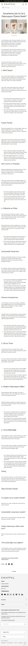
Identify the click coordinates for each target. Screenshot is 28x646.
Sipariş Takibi (20, 642)
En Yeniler (15, 642)
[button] (25, 4)
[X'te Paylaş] (6, 564)
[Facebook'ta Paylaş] (9, 564)
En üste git (14, 571)
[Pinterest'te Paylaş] (11, 564)
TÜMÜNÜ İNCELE (5, 559)
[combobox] (14, 7)
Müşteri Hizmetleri (10, 642)
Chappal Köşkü (3, 642)
